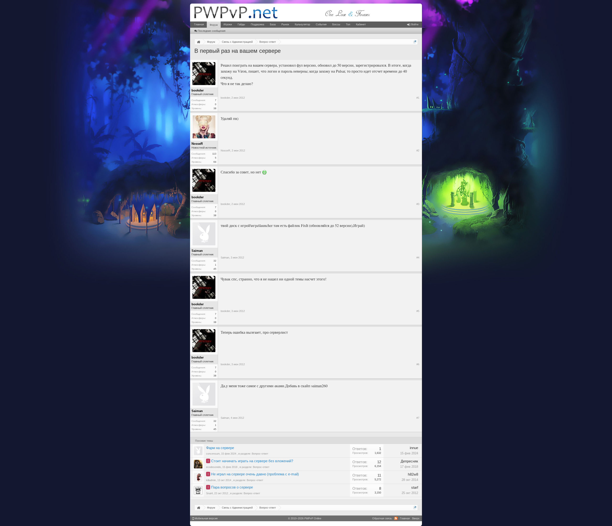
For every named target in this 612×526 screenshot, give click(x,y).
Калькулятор (302, 24)
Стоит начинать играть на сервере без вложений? (252, 461)
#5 (417, 311)
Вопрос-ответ (260, 453)
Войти (414, 24)
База (273, 24)
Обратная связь (382, 518)
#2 (417, 150)
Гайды (241, 24)
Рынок (285, 24)
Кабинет (361, 24)
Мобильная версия (206, 518)
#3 (417, 204)
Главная (199, 24)
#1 (417, 97)
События (321, 24)
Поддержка (257, 24)
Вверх (416, 518)
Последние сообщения (211, 30)
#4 (417, 257)
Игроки (228, 24)
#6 (417, 364)
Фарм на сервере (220, 448)
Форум (214, 24)
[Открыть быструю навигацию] (414, 41)
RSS (396, 518)
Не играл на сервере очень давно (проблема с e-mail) (255, 474)
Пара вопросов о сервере (232, 487)
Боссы (336, 24)
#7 (417, 417)
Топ (348, 24)
